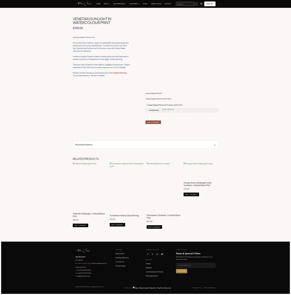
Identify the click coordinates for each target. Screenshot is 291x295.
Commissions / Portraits (154, 272)
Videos (148, 264)
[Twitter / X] (152, 254)
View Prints (133, 4)
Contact (168, 4)
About (106, 4)
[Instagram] (157, 254)
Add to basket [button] (80, 225)
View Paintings (119, 4)
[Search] (196, 4)
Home (98, 4)
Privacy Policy (120, 266)
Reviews (149, 268)
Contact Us (120, 262)
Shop (145, 4)
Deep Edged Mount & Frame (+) (164, 105)
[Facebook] (148, 254)
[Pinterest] (162, 254)
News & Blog (156, 4)
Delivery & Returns (122, 258)
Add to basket (153, 122)
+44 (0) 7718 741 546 (84, 273)
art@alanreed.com (109, 67)
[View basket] (201, 4)
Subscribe (181, 271)
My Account (120, 254)
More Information (83, 144)
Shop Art (209, 4)
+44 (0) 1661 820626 (84, 270)
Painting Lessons (152, 276)
